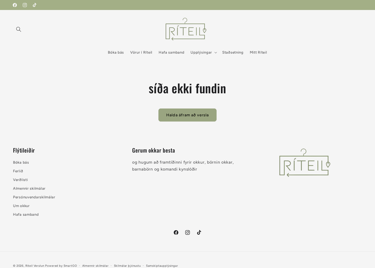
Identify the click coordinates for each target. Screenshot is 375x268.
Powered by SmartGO (61, 265)
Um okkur (21, 206)
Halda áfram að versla (187, 115)
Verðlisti (20, 180)
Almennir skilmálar (29, 188)
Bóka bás (21, 162)
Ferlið (18, 171)
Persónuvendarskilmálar (34, 197)
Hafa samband (26, 214)
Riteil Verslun (34, 265)
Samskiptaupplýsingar (162, 265)
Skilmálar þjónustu (127, 265)
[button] (19, 29)
